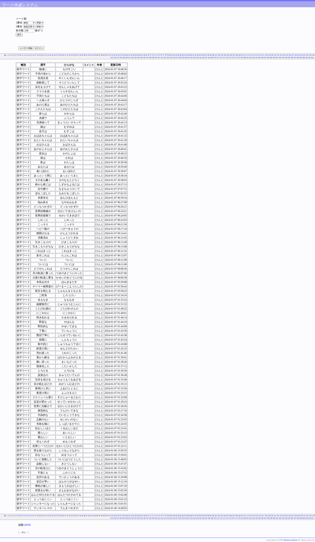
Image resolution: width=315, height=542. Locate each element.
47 (99, 55)
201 (306, 57)
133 (310, 55)
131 (304, 55)
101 (216, 55)
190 (274, 57)
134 (313, 55)
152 (162, 57)
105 (227, 55)
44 (93, 55)
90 (191, 55)
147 (147, 57)
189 (271, 57)
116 (260, 55)
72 (153, 55)
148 (150, 57)
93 (197, 55)
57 (121, 55)
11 (22, 55)
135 (111, 57)
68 (144, 55)
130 (301, 55)
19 (40, 55)
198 (297, 57)
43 (91, 55)
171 (218, 57)
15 (31, 55)
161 (188, 57)
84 (178, 55)
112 (248, 55)
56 (118, 55)
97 (206, 55)
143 (135, 57)
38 (80, 55)
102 (219, 55)
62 (131, 55)
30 (63, 55)
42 (89, 55)
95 (202, 55)
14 (29, 55)
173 (224, 57)
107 (233, 55)
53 (112, 55)
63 (133, 55)
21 (44, 55)
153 (165, 57)
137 (117, 57)
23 (48, 55)
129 (298, 55)
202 (309, 57)
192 (280, 57)
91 (193, 55)
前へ (5, 55)
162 (191, 57)
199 (300, 57)
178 (238, 57)
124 (284, 55)
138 (120, 57)
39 (82, 55)
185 (259, 57)
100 (213, 55)
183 (253, 57)
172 (221, 57)
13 (27, 55)
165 (200, 57)
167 (206, 57)
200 (303, 57)
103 (221, 55)
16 (33, 55)
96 (204, 55)
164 (197, 57)
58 (123, 55)
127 (292, 55)
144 (138, 57)
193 (283, 57)
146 (144, 57)
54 (114, 55)
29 (61, 55)
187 (265, 57)
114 (254, 55)
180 (244, 57)
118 (266, 55)
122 (278, 55)
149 (153, 57)
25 (52, 55)
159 (182, 57)
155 (170, 57)
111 (245, 55)
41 (86, 55)
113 (251, 55)
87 (185, 55)
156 (173, 57)
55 (116, 55)
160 (185, 57)
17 (35, 55)
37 (78, 55)
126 (289, 55)
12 (25, 55)
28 (59, 55)
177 (235, 57)
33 (69, 55)
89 (189, 55)
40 (84, 55)
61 (129, 55)
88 (187, 55)
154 (168, 57)
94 (199, 55)
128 (295, 55)
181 (247, 57)
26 (54, 55)
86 (182, 55)
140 (126, 57)
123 (281, 55)
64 (135, 55)
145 (141, 57)
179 (241, 57)
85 (180, 55)
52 (110, 55)
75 (159, 55)
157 (176, 57)
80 (170, 55)
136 (114, 57)
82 (174, 55)
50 (106, 55)
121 (275, 55)
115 (257, 55)
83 (176, 55)
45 (95, 55)
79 (167, 55)
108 (236, 55)
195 (289, 57)
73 (155, 55)
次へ (313, 57)
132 (307, 55)
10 (20, 55)
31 (65, 55)
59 (125, 55)
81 (172, 55)
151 (159, 57)
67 (142, 55)
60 (127, 55)
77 (163, 55)
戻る (23, 532)
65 (138, 55)
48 (101, 55)
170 (215, 57)
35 (74, 55)
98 (208, 55)
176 (232, 57)
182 (250, 57)
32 (67, 55)
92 (195, 55)
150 (156, 57)
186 (262, 57)
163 (194, 57)
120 (272, 55)
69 (146, 55)
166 (203, 57)
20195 (27, 524)
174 (227, 57)
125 (286, 55)
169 (212, 57)
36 (76, 55)
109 (239, 55)
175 (230, 57)
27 (57, 55)
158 (179, 57)
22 (46, 55)
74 (157, 55)
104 (224, 55)
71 (150, 55)
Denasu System (290, 540)
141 (129, 57)
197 (295, 57)
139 (123, 57)
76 (161, 55)
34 (72, 55)
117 (263, 55)
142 (132, 57)
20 (42, 55)
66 (140, 55)
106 (230, 55)
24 (50, 55)
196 (292, 57)
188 (268, 57)
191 (277, 57)
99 (210, 55)
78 (165, 55)
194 (286, 57)
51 (108, 55)
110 (242, 55)
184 (256, 57)
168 (209, 57)
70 (148, 55)
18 (37, 55)
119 (269, 55)
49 (104, 55)
